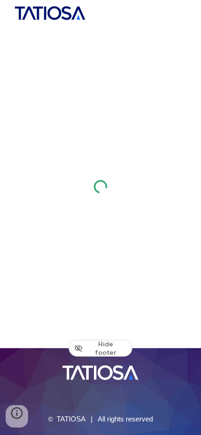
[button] (17, 416)
